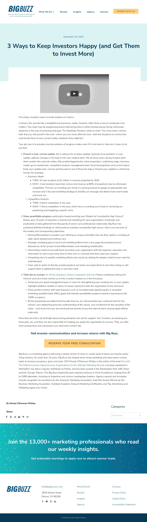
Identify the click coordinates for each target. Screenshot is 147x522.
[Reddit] (15, 417)
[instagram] (51, 501)
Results (80, 492)
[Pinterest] (23, 417)
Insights (81, 498)
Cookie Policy (118, 498)
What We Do (83, 486)
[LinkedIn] (19, 417)
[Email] (27, 417)
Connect (116, 486)
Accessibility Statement (124, 504)
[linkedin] (55, 501)
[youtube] (47, 501)
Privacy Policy (119, 492)
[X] (11, 417)
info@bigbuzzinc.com (52, 486)
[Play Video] (74, 93)
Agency (81, 504)
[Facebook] (7, 417)
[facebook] (43, 501)
